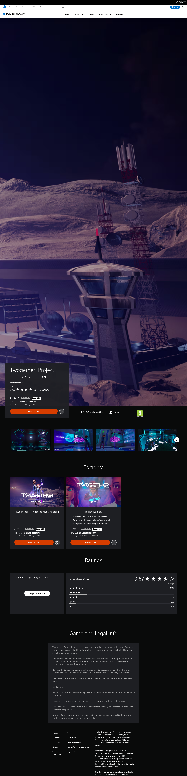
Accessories (44, 7)
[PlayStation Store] (14, 14)
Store (11, 7)
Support (64, 7)
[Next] (176, 439)
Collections (79, 14)
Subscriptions (104, 14)
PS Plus (33, 7)
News (55, 7)
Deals (91, 14)
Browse (119, 14)
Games (24, 7)
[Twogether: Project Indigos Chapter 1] (31, 440)
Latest (67, 14)
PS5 (17, 7)
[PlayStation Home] (5, 7)
